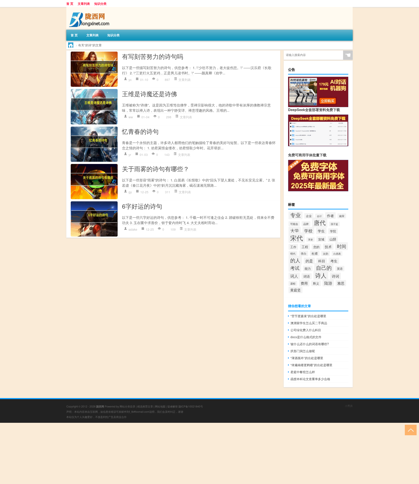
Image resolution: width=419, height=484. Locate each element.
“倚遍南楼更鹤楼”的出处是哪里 (311, 365)
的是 (309, 260)
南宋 (341, 216)
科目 (321, 260)
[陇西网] (89, 8)
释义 (316, 283)
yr (130, 154)
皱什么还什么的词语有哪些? (309, 344)
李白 (303, 253)
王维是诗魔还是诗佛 (149, 93)
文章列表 (84, 3)
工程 (305, 246)
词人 (294, 276)
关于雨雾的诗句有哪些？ (155, 168)
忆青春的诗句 (140, 131)
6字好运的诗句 (142, 206)
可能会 (294, 224)
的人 (295, 260)
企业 (309, 216)
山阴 (333, 239)
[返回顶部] (410, 430)
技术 (328, 246)
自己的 (324, 267)
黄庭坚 (295, 289)
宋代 (296, 237)
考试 (294, 268)
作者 (330, 215)
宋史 (310, 239)
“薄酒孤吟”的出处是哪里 (306, 358)
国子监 (334, 224)
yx (130, 79)
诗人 (320, 275)
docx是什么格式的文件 (305, 337)
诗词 (335, 276)
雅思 (340, 283)
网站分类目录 (127, 406)
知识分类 (100, 3)
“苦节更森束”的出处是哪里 (308, 316)
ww (131, 117)
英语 (340, 268)
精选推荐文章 (145, 406)
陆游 (328, 283)
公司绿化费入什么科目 (305, 330)
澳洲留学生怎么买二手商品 (308, 323)
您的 (316, 247)
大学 (294, 230)
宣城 (321, 239)
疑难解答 (172, 406)
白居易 (337, 253)
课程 (292, 283)
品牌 (306, 224)
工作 (293, 247)
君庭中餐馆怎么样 (302, 372)
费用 (304, 283)
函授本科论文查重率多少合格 (310, 379)
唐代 (320, 222)
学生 (321, 230)
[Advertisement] (131, 453)
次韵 (325, 253)
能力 (308, 268)
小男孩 (349, 405)
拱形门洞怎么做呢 (302, 351)
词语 (306, 276)
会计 (319, 216)
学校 (308, 230)
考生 (333, 260)
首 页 (69, 3)
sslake (133, 229)
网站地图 (160, 406)
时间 (341, 246)
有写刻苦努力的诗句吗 (152, 56)
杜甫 (315, 253)
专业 (295, 215)
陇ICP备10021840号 (191, 406)
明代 (292, 253)
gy (130, 192)
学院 (333, 231)
